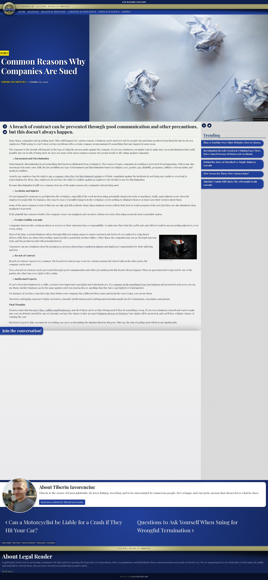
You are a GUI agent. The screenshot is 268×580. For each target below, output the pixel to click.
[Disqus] (100, 372)
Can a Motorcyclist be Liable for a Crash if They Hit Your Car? (63, 526)
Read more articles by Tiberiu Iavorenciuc (62, 502)
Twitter (141, 2)
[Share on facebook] (4, 126)
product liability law (51, 543)
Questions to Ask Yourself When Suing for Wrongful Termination (187, 526)
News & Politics (108, 11)
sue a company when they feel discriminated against (75, 176)
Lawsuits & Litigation (82, 11)
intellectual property (41, 543)
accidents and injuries (6, 543)
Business (33, 11)
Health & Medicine (53, 11)
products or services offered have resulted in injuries (77, 246)
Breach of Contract (17, 543)
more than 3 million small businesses (51, 310)
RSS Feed (124, 2)
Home (21, 11)
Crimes (126, 11)
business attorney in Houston (113, 313)
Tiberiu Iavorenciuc (13, 81)
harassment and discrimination (28, 543)
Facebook (131, 2)
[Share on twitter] (4, 132)
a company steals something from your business (135, 284)
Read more (7, 571)
